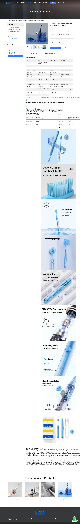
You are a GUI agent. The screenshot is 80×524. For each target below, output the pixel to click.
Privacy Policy (19, 522)
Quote (53, 2)
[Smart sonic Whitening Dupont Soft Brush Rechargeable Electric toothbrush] (65, 489)
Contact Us (45, 2)
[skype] (9, 53)
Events (34, 2)
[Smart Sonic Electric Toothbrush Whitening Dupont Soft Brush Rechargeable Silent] (37, 33)
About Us (23, 2)
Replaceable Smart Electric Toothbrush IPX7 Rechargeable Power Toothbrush (14, 498)
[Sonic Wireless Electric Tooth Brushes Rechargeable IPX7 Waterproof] (32, 489)
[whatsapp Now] (75, 521)
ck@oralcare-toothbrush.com (15, 47)
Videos (39, 2)
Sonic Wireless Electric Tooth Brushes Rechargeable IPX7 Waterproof (30, 498)
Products (29, 2)
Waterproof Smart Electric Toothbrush (65, 469)
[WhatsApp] (12, 53)
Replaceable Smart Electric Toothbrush (36, 469)
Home (17, 2)
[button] (9, 492)
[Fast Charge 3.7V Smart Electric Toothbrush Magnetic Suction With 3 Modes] (48, 489)
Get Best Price (55, 47)
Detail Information (34, 53)
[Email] (14, 53)
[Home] (9, 2)
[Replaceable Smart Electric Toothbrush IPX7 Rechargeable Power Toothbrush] (15, 489)
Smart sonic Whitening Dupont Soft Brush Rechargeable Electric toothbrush (64, 498)
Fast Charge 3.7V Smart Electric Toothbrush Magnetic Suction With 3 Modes (48, 498)
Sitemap (14, 522)
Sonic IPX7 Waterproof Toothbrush (51, 469)
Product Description (50, 53)
